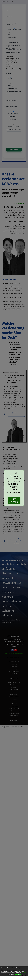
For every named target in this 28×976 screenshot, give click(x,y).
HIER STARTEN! (13, 500)
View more (24, 972)
